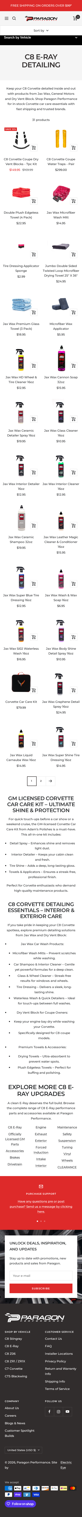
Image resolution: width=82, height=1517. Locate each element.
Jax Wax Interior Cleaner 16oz (61, 486)
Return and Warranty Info (60, 1371)
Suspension (67, 1140)
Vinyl (67, 1154)
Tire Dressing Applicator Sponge (21, 268)
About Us (12, 1408)
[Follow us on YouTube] (67, 1411)
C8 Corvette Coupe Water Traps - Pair (61, 161)
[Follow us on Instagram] (58, 1411)
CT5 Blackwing (16, 1376)
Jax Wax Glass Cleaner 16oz (61, 433)
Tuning (67, 1147)
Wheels (67, 1160)
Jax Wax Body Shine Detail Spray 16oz (61, 651)
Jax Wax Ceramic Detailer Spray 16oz (21, 433)
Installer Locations (59, 1354)
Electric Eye (66, 1464)
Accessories (15, 1151)
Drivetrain (15, 1164)
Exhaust (41, 1134)
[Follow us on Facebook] (49, 1411)
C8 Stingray (13, 1339)
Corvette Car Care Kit (21, 702)
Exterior (41, 1140)
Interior (41, 1165)
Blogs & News (15, 1423)
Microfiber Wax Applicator (61, 326)
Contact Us (53, 1339)
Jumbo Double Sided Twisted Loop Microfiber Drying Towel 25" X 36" (61, 270)
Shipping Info (55, 1381)
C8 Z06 (10, 1354)
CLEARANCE (67, 1167)
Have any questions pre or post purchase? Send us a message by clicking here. (41, 1206)
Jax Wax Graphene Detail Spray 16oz (61, 704)
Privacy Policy (55, 1361)
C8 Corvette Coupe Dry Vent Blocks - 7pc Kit (21, 161)
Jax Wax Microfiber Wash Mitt (61, 215)
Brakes (15, 1157)
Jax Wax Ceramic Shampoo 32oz (21, 539)
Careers (10, 1415)
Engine (41, 1127)
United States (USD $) (21, 1450)
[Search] (14, 18)
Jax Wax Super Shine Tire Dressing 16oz (61, 757)
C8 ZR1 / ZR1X (15, 1361)
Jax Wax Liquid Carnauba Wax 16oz (21, 757)
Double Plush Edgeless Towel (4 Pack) (21, 215)
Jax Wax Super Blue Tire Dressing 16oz (21, 597)
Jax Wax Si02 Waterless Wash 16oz (21, 651)
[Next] (50, 781)
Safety (67, 1134)
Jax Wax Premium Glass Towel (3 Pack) (21, 326)
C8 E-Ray (15, 1127)
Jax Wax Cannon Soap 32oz (61, 379)
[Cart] (75, 18)
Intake (41, 1159)
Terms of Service (57, 1389)
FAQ (48, 1346)
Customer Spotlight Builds (19, 1433)
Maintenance (67, 1127)
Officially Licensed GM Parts (15, 1139)
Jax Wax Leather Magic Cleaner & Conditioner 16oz (61, 542)
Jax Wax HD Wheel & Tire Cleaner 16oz (21, 379)
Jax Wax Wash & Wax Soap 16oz (61, 597)
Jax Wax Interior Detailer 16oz (21, 486)
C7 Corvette (13, 1369)
